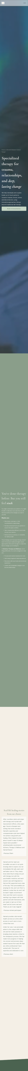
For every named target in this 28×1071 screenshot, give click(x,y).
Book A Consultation (14, 208)
